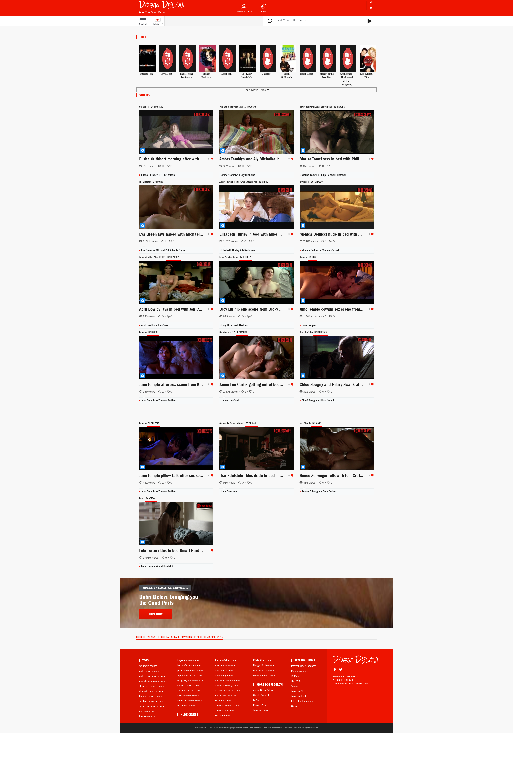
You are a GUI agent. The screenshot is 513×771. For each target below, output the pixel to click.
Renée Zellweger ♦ (312, 491)
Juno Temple (309, 325)
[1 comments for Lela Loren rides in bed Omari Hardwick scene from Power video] (211, 550)
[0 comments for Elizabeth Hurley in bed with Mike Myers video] (292, 234)
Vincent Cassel (330, 250)
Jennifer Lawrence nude (227, 705)
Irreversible (304, 181)
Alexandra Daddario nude (228, 680)
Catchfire (266, 73)
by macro (158, 181)
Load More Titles (255, 90)
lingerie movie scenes (188, 660)
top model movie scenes (189, 675)
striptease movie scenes (151, 686)
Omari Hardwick (164, 566)
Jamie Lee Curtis (230, 400)
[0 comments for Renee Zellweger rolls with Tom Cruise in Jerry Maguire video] (372, 475)
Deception (226, 73)
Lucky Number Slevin (228, 257)
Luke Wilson (168, 175)
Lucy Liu (226, 325)
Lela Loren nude (223, 715)
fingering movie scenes (188, 690)
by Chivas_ (251, 423)
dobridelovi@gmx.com (356, 683)
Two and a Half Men (228, 106)
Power (142, 498)
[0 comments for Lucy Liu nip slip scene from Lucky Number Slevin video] (292, 309)
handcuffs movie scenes (189, 665)
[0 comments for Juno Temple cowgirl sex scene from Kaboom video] (372, 309)
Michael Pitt (163, 250)
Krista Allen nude (262, 660)
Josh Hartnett (240, 325)
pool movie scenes (148, 711)
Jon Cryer (163, 325)
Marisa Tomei (309, 175)
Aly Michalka (248, 175)
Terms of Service (261, 710)
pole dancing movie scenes (153, 681)
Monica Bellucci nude (264, 675)
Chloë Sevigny (310, 400)
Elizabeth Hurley (230, 250)
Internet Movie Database (303, 666)
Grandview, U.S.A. (227, 332)
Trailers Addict (298, 696)
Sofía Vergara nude (224, 670)
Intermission (146, 73)
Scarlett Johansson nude (227, 690)
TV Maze (295, 676)
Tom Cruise (329, 491)
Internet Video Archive (302, 701)
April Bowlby (148, 325)
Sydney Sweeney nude (226, 685)
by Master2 (157, 106)
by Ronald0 (317, 181)
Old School (144, 106)
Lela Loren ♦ (148, 566)
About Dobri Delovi (263, 690)
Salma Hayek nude (224, 675)
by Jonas (251, 106)
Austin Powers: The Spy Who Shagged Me (238, 181)
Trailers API (297, 691)
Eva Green (147, 250)
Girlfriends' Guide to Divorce (232, 423)
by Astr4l (151, 498)
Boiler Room (306, 73)
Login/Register (244, 11)
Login (256, 700)
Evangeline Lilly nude (263, 670)
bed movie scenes (186, 705)
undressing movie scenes (152, 676)
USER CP (143, 23)
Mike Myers (248, 250)
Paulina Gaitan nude (225, 660)
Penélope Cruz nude (225, 695)
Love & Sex (166, 73)
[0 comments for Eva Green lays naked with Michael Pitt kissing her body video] (211, 234)
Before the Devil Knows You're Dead (316, 106)
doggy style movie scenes (190, 680)
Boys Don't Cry (306, 332)
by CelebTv (245, 257)
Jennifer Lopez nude (225, 710)
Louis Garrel (178, 250)
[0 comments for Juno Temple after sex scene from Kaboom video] (211, 384)
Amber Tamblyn (230, 175)
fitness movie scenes (149, 716)
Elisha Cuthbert (150, 175)
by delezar (153, 423)
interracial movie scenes (189, 700)
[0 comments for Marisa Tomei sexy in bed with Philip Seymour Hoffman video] (372, 159)
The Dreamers (145, 181)
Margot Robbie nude (263, 665)
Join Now (156, 614)
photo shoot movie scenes (190, 670)
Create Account (261, 695)
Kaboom (303, 257)
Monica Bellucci (311, 250)
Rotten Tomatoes (299, 671)
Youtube (295, 686)
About (263, 11)
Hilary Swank (327, 400)
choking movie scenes (188, 685)
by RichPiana (320, 332)
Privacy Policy (260, 705)
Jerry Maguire (305, 423)
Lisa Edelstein (229, 491)
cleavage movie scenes (151, 691)
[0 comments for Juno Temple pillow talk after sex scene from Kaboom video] (211, 475)
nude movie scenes (149, 671)
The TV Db (296, 681)
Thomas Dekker (167, 400)
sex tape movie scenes (150, 701)
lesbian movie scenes (188, 695)
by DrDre (263, 181)
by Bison (153, 332)
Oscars (294, 706)
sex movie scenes (148, 666)
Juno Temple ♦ (150, 491)
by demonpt (173, 257)
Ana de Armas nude (225, 665)
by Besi (312, 257)
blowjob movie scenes (150, 696)
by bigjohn (339, 106)
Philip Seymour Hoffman (333, 175)
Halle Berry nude (223, 700)
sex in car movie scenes (151, 706)
